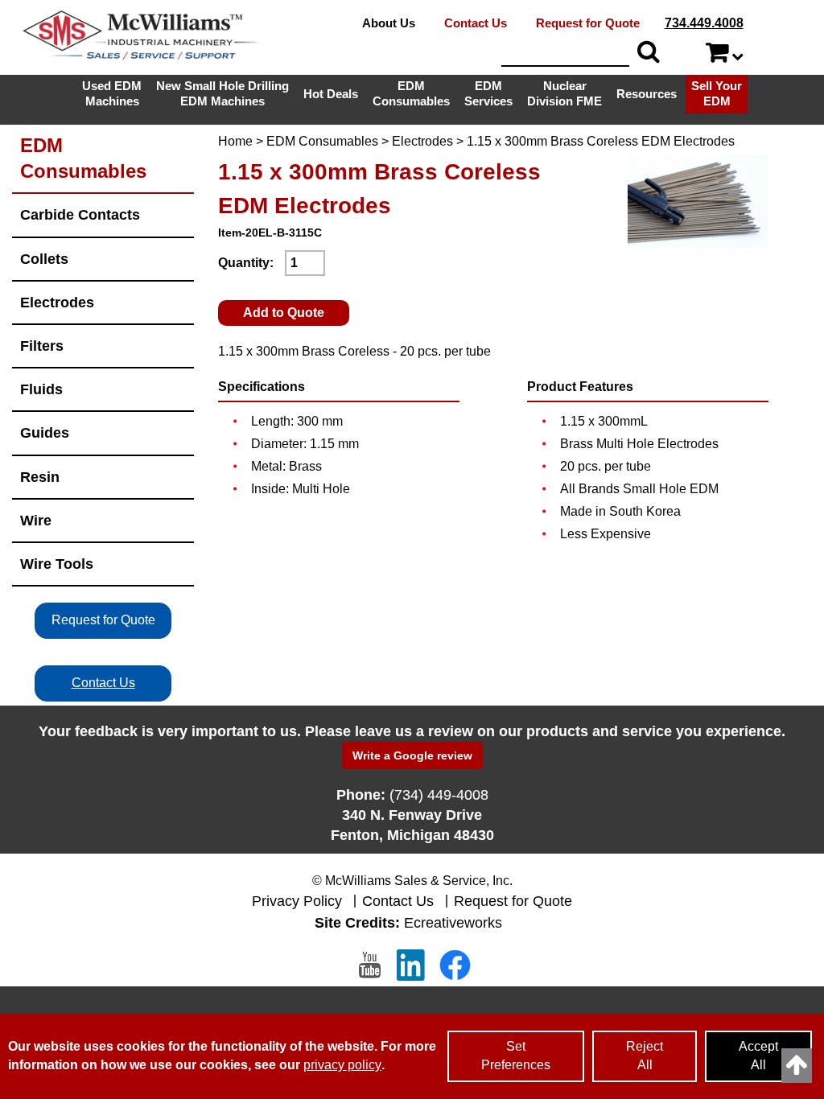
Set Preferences (515, 1055)
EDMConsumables (411, 93)
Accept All (758, 1055)
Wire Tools (56, 563)
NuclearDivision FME (564, 93)
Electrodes (422, 141)
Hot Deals (330, 94)
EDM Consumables (322, 141)
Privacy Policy (297, 901)
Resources (646, 94)
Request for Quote (588, 23)
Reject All (644, 1055)
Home (235, 141)
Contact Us (475, 23)
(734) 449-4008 (438, 795)
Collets (44, 258)
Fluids (41, 389)
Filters (42, 345)
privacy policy (342, 1065)
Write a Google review (412, 755)
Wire (36, 520)
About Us (388, 23)
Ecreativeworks (453, 923)
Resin (40, 476)
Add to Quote (283, 312)
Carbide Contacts (80, 214)
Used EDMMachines (112, 93)
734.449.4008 (704, 23)
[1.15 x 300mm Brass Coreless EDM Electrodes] (697, 202)
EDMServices (488, 93)
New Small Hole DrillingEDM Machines (222, 93)
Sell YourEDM (716, 93)
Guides (44, 432)
